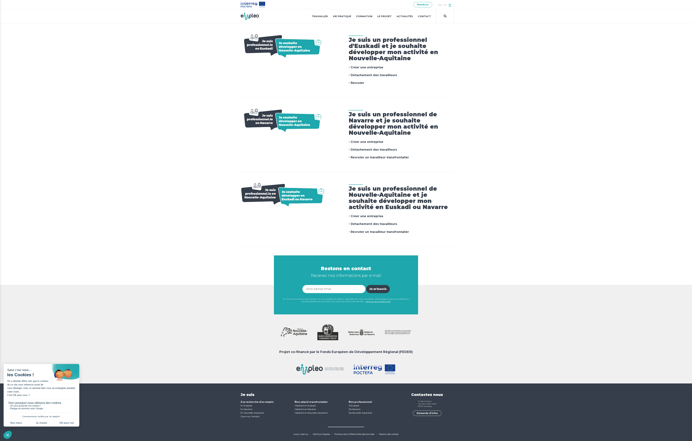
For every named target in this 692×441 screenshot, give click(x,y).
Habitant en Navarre (305, 409)
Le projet (384, 16)
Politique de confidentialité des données (354, 434)
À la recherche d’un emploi (257, 402)
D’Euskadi (354, 405)
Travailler (320, 16)
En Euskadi (246, 405)
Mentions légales (321, 434)
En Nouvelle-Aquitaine (252, 412)
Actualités (405, 16)
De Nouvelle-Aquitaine (360, 412)
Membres (423, 4)
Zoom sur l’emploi (250, 416)
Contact (424, 16)
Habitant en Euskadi (305, 405)
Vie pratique (342, 16)
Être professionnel (360, 402)
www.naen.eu (301, 434)
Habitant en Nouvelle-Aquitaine (311, 412)
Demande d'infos (427, 413)
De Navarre (354, 409)
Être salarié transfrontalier (311, 402)
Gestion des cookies (388, 434)
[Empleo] (250, 16)
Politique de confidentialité (378, 301)
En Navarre (246, 409)
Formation (364, 16)
